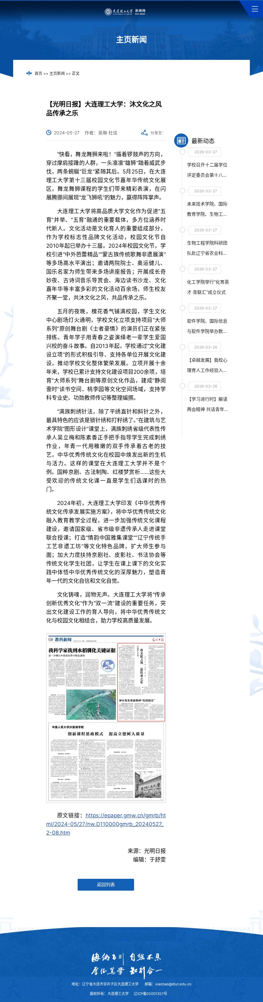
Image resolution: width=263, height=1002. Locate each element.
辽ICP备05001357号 (150, 993)
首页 (38, 73)
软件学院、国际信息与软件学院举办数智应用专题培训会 (207, 331)
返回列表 (106, 884)
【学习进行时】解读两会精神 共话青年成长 (208, 409)
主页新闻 (57, 73)
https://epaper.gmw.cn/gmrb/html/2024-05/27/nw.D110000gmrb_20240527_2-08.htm (106, 824)
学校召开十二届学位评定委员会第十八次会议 (207, 175)
